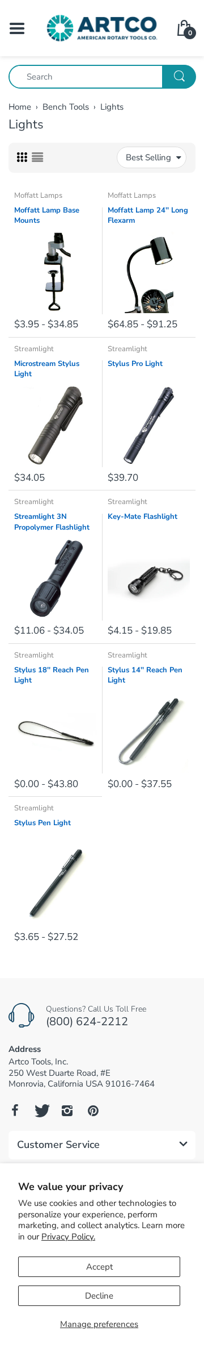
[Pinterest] (93, 1110)
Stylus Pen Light (42, 823)
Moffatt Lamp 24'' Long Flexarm (148, 215)
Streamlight (34, 349)
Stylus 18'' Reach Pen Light (51, 675)
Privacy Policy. (68, 1236)
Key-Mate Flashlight (142, 516)
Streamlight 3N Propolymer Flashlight (52, 521)
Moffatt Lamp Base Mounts (46, 215)
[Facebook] (14, 1110)
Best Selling (148, 157)
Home (19, 107)
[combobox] (102, 77)
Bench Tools (65, 107)
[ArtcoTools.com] (102, 27)
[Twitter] (41, 1110)
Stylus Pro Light (135, 364)
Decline (99, 1295)
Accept (99, 1266)
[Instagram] (67, 1110)
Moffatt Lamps (38, 195)
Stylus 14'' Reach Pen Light (145, 675)
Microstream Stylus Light (46, 369)
